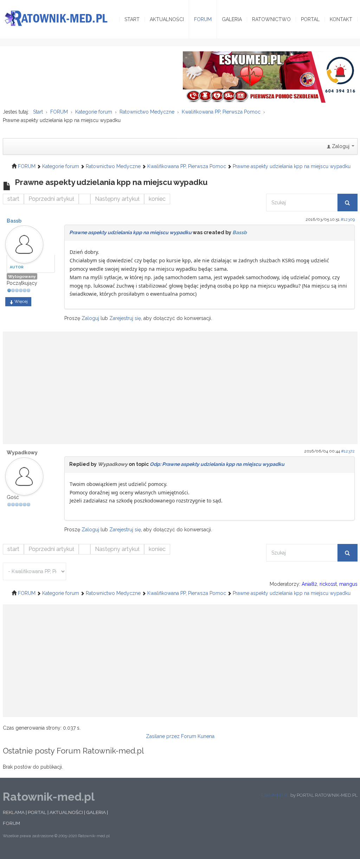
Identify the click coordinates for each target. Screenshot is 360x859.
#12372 (348, 451)
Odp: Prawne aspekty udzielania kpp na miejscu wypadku (217, 464)
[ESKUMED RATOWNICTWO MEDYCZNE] (270, 76)
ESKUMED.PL (275, 795)
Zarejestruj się (125, 318)
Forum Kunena (197, 736)
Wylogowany (22, 276)
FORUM (11, 823)
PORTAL (37, 812)
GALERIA (96, 812)
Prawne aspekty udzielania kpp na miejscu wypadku (130, 232)
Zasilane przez (163, 736)
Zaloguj (90, 318)
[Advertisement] (180, 384)
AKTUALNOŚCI (66, 812)
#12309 (348, 219)
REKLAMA (14, 812)
